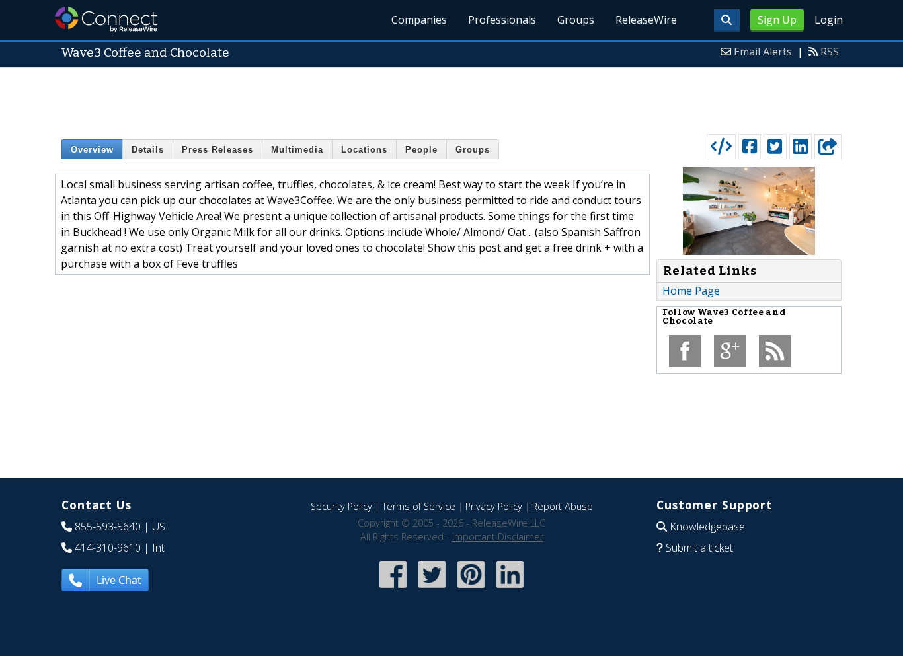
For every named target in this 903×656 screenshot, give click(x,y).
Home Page (691, 290)
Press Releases (217, 150)
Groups (575, 20)
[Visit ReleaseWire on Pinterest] (471, 589)
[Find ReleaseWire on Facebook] (393, 589)
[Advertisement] (451, 98)
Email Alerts (763, 51)
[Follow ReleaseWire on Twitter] (432, 589)
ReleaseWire (646, 20)
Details (148, 150)
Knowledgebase (707, 526)
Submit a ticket (699, 547)
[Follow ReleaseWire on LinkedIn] (510, 589)
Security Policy (341, 506)
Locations (364, 150)
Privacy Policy (493, 506)
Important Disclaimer (497, 536)
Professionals (502, 20)
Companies (419, 20)
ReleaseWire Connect (106, 19)
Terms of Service (418, 506)
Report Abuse (562, 506)
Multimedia (297, 150)
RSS (829, 51)
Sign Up (777, 20)
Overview (92, 150)
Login (828, 20)
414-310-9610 (108, 547)
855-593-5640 (108, 526)
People (421, 150)
